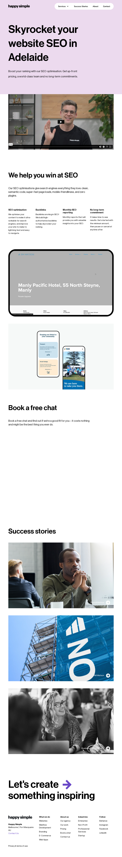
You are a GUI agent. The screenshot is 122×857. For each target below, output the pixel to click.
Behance (103, 821)
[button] (63, 6)
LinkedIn (103, 833)
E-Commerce (45, 836)
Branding (43, 832)
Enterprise (83, 821)
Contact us (65, 837)
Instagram (103, 825)
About (95, 6)
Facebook (103, 829)
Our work (64, 825)
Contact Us (13, 833)
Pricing (63, 829)
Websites (43, 821)
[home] (19, 6)
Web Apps (43, 840)
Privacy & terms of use (18, 846)
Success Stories (81, 6)
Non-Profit (82, 825)
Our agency (65, 821)
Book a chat (65, 833)
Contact (106, 6)
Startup (81, 836)
